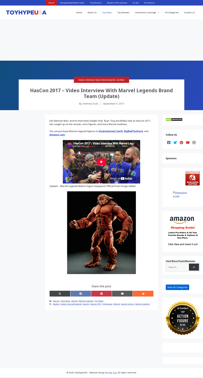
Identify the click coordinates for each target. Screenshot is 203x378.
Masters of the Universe (117, 3)
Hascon (82, 79)
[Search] (194, 267)
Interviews (90, 79)
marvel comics (127, 304)
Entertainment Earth (111, 131)
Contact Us (189, 12)
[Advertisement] (101, 40)
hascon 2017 (96, 304)
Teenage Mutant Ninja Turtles (72, 3)
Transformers (96, 3)
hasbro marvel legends (71, 304)
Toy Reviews (123, 12)
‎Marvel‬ (117, 304)
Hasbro (56, 304)
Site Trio (112, 372)
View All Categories (177, 287)
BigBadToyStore (133, 131)
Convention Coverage (145, 12)
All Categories (172, 12)
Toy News (107, 12)
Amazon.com (57, 134)
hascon (86, 304)
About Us (92, 12)
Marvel (51, 3)
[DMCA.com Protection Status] (174, 120)
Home (79, 12)
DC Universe (149, 3)
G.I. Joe (136, 3)
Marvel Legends (108, 79)
